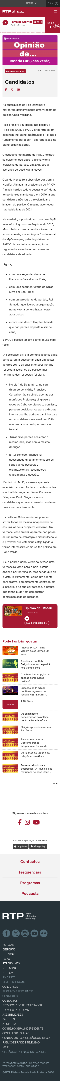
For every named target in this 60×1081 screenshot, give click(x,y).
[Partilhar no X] (11, 89)
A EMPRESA (9, 1024)
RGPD (5, 1047)
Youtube (34, 933)
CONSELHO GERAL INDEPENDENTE (22, 1028)
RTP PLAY (8, 973)
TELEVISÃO (8, 954)
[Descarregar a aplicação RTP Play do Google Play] (38, 846)
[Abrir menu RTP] (30, 3)
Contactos (30, 861)
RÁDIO (6, 959)
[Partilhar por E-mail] (18, 89)
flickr (44, 933)
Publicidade (32, 1066)
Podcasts (30, 893)
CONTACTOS (10, 1000)
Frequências (30, 872)
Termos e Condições (13, 1066)
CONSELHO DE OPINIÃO (15, 1033)
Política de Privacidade (14, 1063)
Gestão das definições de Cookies (24, 1052)
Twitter (16, 933)
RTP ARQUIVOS (11, 963)
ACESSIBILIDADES (12, 1014)
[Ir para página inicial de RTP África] (20, 12)
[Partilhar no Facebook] (6, 89)
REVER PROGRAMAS (14, 982)
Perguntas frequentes (17, 991)
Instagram (25, 933)
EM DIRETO (8, 977)
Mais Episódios (36, 622)
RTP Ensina (9, 968)
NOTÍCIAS (8, 945)
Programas (30, 882)
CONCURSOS (10, 986)
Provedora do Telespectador (22, 1005)
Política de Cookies (39, 1063)
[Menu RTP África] (57, 12)
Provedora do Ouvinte (17, 1010)
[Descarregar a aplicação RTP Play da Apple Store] (21, 846)
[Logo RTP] (19, 916)
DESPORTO (8, 949)
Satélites (8, 1019)
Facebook (6, 933)
